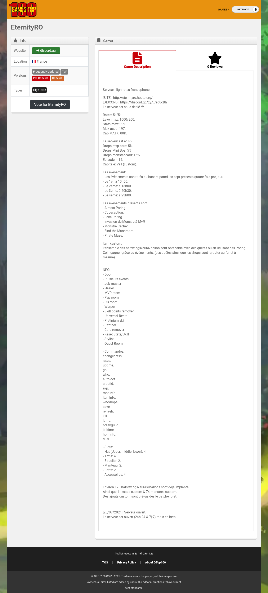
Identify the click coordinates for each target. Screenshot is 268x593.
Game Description (137, 67)
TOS (105, 562)
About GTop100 (155, 562)
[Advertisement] (232, 88)
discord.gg (47, 51)
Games (222, 9)
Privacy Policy (126, 562)
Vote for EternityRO (50, 104)
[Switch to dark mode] (245, 9)
